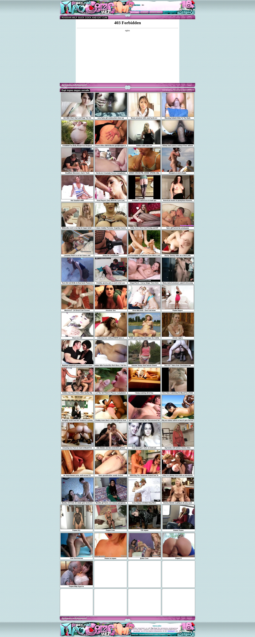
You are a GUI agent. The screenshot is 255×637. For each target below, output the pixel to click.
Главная (144, 12)
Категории (135, 12)
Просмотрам (177, 90)
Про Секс (137, 5)
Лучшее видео (156, 12)
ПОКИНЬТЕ (171, 631)
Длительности (188, 90)
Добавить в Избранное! (74, 85)
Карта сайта (157, 626)
